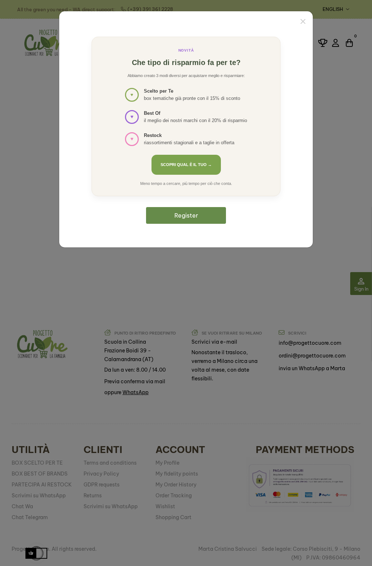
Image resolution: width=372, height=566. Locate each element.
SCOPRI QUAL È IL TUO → (186, 164)
